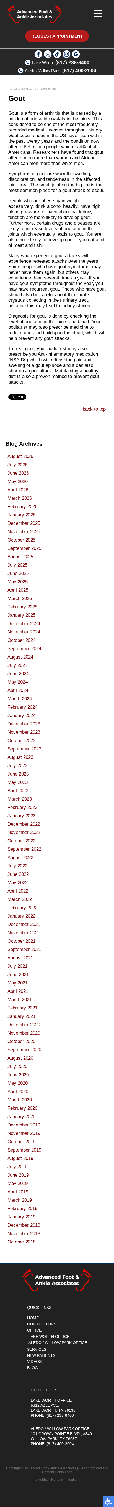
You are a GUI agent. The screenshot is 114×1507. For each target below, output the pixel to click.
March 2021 (19, 999)
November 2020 (23, 1033)
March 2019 (19, 1200)
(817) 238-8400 (72, 62)
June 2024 (18, 673)
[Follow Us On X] (48, 56)
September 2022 (24, 849)
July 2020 (17, 1066)
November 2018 (23, 1233)
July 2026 (17, 464)
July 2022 (17, 866)
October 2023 (21, 740)
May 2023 (17, 782)
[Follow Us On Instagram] (67, 56)
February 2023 (22, 807)
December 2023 (23, 723)
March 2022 (19, 899)
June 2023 (18, 774)
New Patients (41, 1355)
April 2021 (17, 991)
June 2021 (18, 974)
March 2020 (19, 1100)
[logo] (34, 14)
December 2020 (23, 1024)
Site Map (42, 1479)
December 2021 (23, 924)
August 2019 (20, 1158)
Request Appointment (57, 36)
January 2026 (21, 515)
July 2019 (17, 1166)
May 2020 (17, 1083)
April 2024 (17, 690)
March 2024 (19, 698)
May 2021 (17, 983)
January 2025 (21, 615)
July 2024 (17, 665)
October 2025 (21, 540)
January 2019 (21, 1217)
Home (33, 1318)
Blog (32, 1367)
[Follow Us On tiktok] (57, 56)
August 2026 (20, 456)
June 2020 (18, 1074)
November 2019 (23, 1133)
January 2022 (21, 916)
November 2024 (23, 632)
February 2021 (22, 1008)
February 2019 (22, 1208)
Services (36, 1349)
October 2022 (21, 840)
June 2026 (18, 473)
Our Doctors (41, 1324)
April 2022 (17, 891)
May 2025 (17, 581)
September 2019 (24, 1150)
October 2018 (21, 1242)
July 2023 (17, 765)
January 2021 (21, 1016)
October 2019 (21, 1141)
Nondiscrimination (65, 1479)
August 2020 (20, 1058)
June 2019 (18, 1175)
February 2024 (22, 707)
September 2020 (24, 1049)
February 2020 (22, 1108)
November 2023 (23, 732)
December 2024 (23, 623)
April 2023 (17, 790)
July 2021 (17, 966)
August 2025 (20, 556)
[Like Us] (38, 56)
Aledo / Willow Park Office (57, 1342)
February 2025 (22, 606)
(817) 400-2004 (79, 70)
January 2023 (21, 815)
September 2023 (24, 749)
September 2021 (24, 949)
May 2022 (17, 882)
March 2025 (19, 598)
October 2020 (21, 1041)
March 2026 (19, 498)
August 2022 (20, 857)
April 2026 (17, 489)
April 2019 (17, 1191)
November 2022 (23, 832)
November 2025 (23, 531)
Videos (34, 1361)
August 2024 (20, 657)
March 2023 (19, 799)
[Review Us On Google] (76, 56)
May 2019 (17, 1183)
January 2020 (21, 1116)
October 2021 (21, 941)
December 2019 (23, 1125)
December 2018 (23, 1225)
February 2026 (22, 506)
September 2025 (24, 548)
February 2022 (22, 907)
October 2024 (21, 640)
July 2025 (17, 565)
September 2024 (24, 648)
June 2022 (18, 874)
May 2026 (17, 481)
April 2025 (17, 590)
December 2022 (23, 824)
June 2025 (18, 573)
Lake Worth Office (48, 1336)
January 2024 (21, 715)
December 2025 (23, 523)
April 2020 (17, 1091)
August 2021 (20, 957)
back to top (94, 409)
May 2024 (17, 682)
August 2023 (20, 757)
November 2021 (23, 932)
